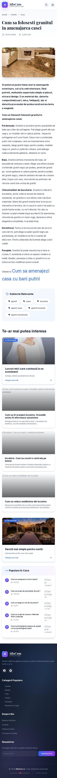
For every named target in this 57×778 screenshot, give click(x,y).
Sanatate (8, 702)
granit (14, 301)
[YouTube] (10, 670)
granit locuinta (38, 308)
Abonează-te (46, 754)
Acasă (4, 15)
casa (28, 301)
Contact (5, 725)
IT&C (7, 694)
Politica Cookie (8, 729)
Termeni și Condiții (9, 733)
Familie (14, 15)
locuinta (44, 301)
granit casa (16, 308)
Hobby (7, 698)
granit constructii (19, 315)
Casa (23, 15)
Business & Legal (12, 705)
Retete (7, 690)
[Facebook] (4, 670)
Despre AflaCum (9, 720)
